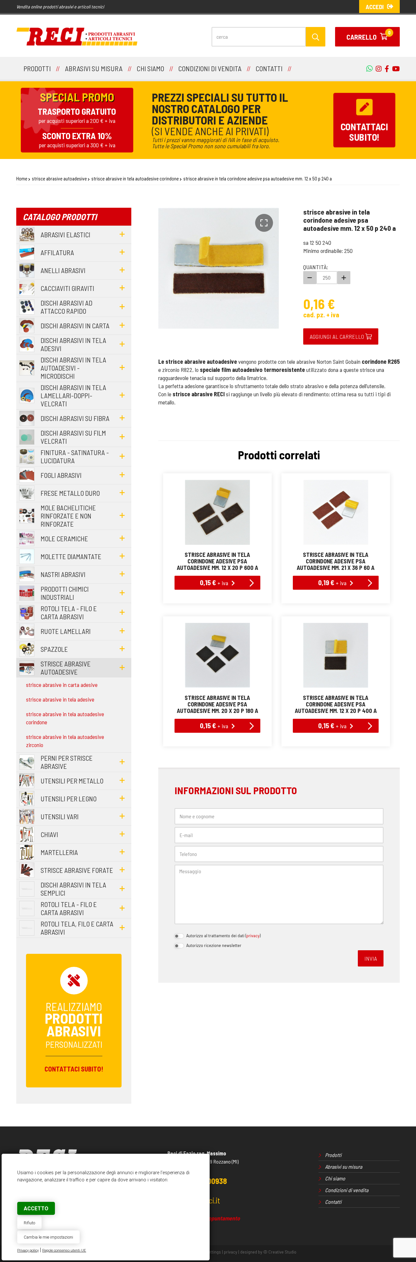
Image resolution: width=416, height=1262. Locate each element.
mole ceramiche (64, 538)
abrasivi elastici (65, 234)
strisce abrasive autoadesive (59, 178)
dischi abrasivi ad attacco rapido (66, 307)
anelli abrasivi (63, 270)
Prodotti (333, 1155)
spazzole (54, 649)
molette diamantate (71, 556)
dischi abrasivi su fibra (75, 418)
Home (21, 178)
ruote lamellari (66, 631)
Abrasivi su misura (343, 1166)
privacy (253, 935)
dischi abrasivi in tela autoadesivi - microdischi (73, 368)
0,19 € (332, 582)
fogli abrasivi (61, 475)
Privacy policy (28, 1250)
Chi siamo (335, 1178)
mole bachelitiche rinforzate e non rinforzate (68, 516)
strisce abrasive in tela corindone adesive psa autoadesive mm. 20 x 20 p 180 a (217, 704)
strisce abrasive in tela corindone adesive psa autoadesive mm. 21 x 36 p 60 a (335, 561)
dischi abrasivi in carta (75, 326)
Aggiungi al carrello (337, 336)
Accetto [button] (36, 1208)
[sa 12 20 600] (217, 512)
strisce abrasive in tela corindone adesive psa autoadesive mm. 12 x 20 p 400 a (336, 704)
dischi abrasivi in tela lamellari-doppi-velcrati (73, 395)
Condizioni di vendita (346, 1190)
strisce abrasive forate (77, 870)
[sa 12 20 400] (336, 655)
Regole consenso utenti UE (64, 1250)
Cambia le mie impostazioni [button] (48, 1237)
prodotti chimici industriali (65, 593)
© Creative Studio (279, 1252)
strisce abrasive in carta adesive (62, 684)
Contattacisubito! (364, 132)
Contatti (333, 1202)
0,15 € (214, 582)
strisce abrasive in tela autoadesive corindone (135, 178)
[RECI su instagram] (377, 68)
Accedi (375, 6)
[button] (264, 223)
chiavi (49, 834)
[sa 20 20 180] (217, 655)
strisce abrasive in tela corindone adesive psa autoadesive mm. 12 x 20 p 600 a (217, 561)
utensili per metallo (72, 781)
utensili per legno (69, 799)
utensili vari (60, 816)
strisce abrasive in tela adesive (60, 699)
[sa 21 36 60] (336, 512)
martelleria (59, 852)
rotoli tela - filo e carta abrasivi (69, 612)
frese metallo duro (70, 493)
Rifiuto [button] (29, 1222)
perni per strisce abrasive (67, 762)
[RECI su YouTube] (385, 68)
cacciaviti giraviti (67, 288)
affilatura (57, 252)
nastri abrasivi (63, 574)
